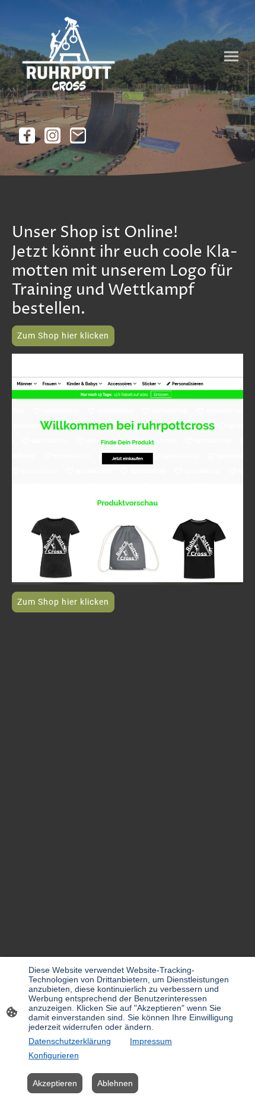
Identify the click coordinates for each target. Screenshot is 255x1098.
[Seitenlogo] (68, 56)
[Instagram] (52, 135)
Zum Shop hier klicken (63, 335)
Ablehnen (115, 1083)
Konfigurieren (53, 1055)
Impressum (151, 1041)
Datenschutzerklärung (69, 1041)
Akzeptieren (55, 1083)
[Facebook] (27, 135)
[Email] (78, 135)
